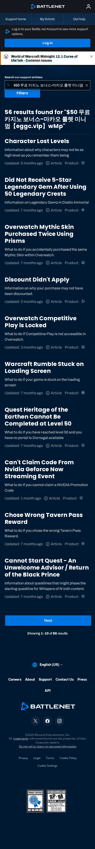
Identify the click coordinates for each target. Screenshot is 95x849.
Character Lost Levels (37, 141)
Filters (22, 93)
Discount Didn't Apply (37, 280)
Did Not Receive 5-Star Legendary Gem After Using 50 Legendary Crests (45, 187)
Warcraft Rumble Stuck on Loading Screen (44, 367)
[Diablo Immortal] (83, 210)
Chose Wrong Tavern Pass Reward (44, 518)
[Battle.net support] (83, 302)
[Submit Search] (8, 85)
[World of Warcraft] (83, 163)
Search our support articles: (24, 77)
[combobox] (47, 85)
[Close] (91, 58)
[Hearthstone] (83, 544)
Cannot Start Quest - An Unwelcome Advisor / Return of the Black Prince (47, 568)
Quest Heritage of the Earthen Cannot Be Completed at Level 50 (38, 417)
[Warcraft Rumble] (83, 393)
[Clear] (86, 85)
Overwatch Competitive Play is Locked (41, 321)
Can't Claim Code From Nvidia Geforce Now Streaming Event (39, 469)
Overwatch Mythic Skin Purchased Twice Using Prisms (39, 234)
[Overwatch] (83, 263)
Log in (48, 43)
